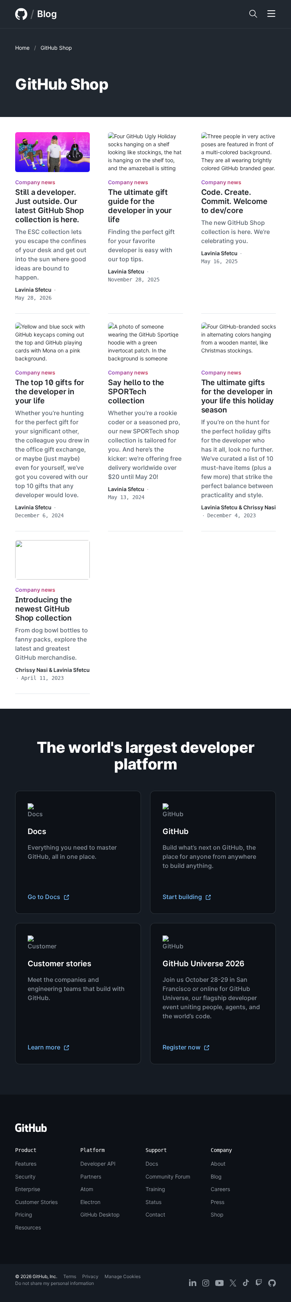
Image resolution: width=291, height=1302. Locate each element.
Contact (155, 1214)
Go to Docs (45, 897)
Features (25, 1163)
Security (25, 1176)
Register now (182, 1047)
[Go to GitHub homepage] (31, 1130)
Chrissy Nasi (259, 507)
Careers (220, 1189)
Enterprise (27, 1189)
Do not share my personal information (54, 1283)
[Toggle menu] (271, 14)
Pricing (23, 1214)
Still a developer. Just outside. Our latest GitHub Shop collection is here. (49, 206)
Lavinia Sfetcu (33, 289)
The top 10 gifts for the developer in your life (49, 391)
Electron (90, 1202)
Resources (28, 1227)
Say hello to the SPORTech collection (136, 391)
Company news (35, 182)
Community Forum (168, 1176)
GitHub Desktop (100, 1214)
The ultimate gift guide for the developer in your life (140, 206)
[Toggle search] (253, 14)
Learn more (45, 1047)
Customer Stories (36, 1202)
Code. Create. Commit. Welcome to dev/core (234, 201)
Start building (183, 897)
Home (22, 47)
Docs (152, 1163)
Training (155, 1189)
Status (153, 1202)
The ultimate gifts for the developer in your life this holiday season (237, 396)
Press (217, 1202)
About (218, 1163)
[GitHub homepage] (21, 14)
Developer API (98, 1163)
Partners (90, 1176)
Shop (217, 1214)
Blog (47, 13)
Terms (69, 1276)
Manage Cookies (123, 1276)
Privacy (90, 1276)
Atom (86, 1189)
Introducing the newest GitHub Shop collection (43, 609)
